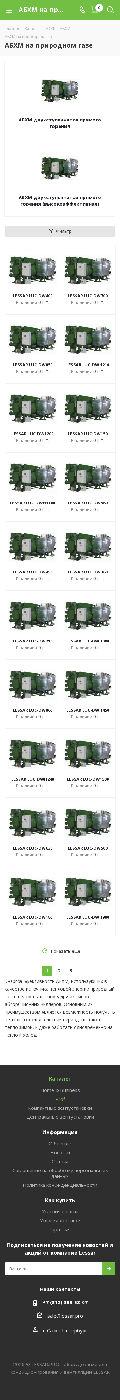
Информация (60, 1132)
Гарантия (60, 1229)
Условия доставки (60, 1220)
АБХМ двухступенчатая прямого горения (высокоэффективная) (60, 200)
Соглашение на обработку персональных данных (60, 1173)
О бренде (60, 1143)
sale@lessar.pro (65, 1315)
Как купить (60, 1200)
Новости (60, 1152)
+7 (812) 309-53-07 (65, 1302)
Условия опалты (60, 1211)
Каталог (60, 1078)
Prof (60, 1099)
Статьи (60, 1161)
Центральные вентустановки (60, 1117)
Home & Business (60, 1090)
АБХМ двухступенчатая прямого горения (60, 122)
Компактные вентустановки (60, 1108)
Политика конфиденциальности (60, 1185)
